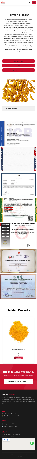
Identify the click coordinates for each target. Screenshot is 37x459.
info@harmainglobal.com (11, 424)
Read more (18, 358)
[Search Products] (30, 2)
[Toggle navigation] (34, 2)
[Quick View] (18, 356)
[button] (31, 82)
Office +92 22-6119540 (10, 413)
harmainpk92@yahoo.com (11, 426)
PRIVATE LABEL (18, 70)
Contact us (18, 61)
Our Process (18, 65)
